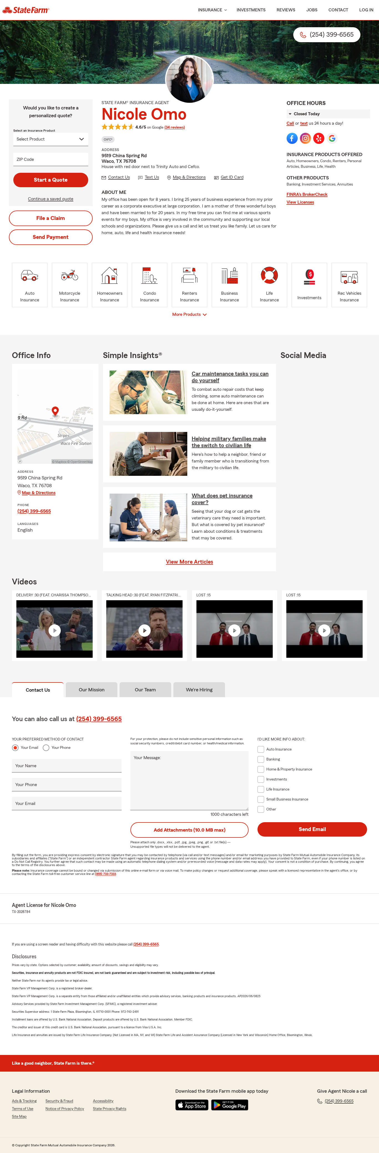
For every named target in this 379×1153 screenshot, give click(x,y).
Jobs (311, 10)
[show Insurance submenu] (224, 10)
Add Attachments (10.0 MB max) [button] (190, 829)
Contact (338, 10)
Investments (251, 10)
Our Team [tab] (145, 689)
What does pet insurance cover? (222, 499)
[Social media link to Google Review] (332, 138)
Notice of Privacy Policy (65, 1109)
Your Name (25, 766)
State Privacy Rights (109, 1109)
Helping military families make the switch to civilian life (229, 442)
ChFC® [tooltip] (108, 139)
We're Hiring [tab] (199, 689)
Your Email (29, 748)
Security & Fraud (59, 1101)
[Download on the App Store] (192, 1105)
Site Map (19, 1117)
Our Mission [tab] (92, 689)
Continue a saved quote (50, 199)
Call (290, 123)
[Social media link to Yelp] (318, 138)
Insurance (210, 10)
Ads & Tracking (24, 1101)
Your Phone (61, 748)
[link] (26, 10)
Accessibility (103, 1101)
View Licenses (300, 202)
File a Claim (50, 218)
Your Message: (147, 758)
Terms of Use (22, 1109)
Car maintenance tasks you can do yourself (230, 377)
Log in (366, 10)
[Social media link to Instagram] (305, 138)
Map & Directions (38, 493)
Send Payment (51, 237)
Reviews (286, 10)
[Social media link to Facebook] (292, 138)
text (304, 123)
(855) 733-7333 (105, 874)
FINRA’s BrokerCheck (307, 194)
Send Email (312, 829)
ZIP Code (25, 159)
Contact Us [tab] (38, 689)
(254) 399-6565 (34, 511)
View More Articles (189, 562)
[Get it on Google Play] (229, 1105)
